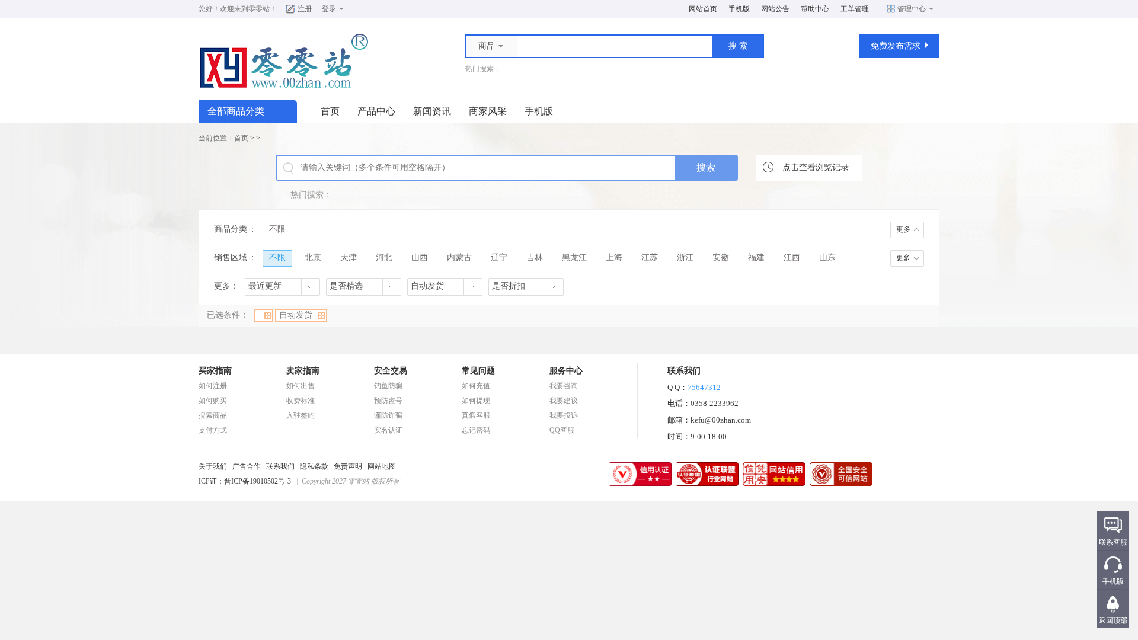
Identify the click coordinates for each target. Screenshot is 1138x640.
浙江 (685, 257)
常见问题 (478, 370)
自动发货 (295, 315)
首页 (330, 111)
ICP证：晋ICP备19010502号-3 (245, 481)
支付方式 (213, 430)
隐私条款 (314, 466)
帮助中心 (815, 9)
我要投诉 (563, 415)
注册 (305, 9)
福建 (756, 257)
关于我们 (213, 466)
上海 (614, 257)
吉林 (534, 257)
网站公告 (775, 9)
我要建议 (563, 400)
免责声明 (348, 466)
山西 (419, 257)
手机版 (739, 9)
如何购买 (213, 400)
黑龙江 (574, 257)
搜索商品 (213, 415)
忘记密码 (476, 430)
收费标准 (300, 400)
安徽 (720, 257)
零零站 (259, 9)
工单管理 (854, 9)
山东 (827, 257)
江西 (792, 257)
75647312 (704, 387)
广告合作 (246, 466)
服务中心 (566, 370)
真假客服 (476, 415)
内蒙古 (459, 257)
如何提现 (476, 400)
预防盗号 (388, 400)
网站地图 (381, 466)
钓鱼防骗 (388, 386)
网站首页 (703, 9)
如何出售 (300, 386)
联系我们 (280, 466)
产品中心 (376, 111)
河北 (384, 257)
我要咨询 (563, 386)
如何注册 (213, 386)
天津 (348, 257)
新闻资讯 (432, 111)
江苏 (649, 257)
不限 (277, 229)
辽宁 (499, 257)
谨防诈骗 (388, 415)
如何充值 (476, 386)
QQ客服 (561, 430)
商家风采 (488, 111)
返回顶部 (1113, 620)
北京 (313, 257)
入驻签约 (300, 415)
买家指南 (215, 370)
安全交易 (390, 370)
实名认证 (388, 430)
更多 (903, 229)
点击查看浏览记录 (815, 167)
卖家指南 (302, 370)
